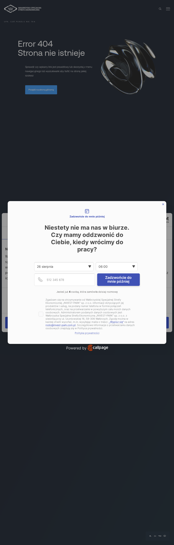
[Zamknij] (163, 204)
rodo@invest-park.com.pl (61, 325)
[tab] (87, 214)
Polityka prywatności (87, 333)
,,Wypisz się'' (116, 322)
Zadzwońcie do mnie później (118, 279)
